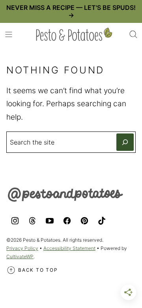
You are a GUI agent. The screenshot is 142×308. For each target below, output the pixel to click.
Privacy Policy (22, 248)
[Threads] (32, 220)
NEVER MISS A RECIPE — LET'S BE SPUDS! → (71, 11)
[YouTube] (49, 220)
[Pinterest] (84, 220)
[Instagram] (15, 220)
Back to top (38, 270)
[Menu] (8, 34)
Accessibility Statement (69, 248)
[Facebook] (67, 220)
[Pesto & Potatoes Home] (74, 34)
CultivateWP (20, 256)
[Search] (133, 34)
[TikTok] (101, 220)
